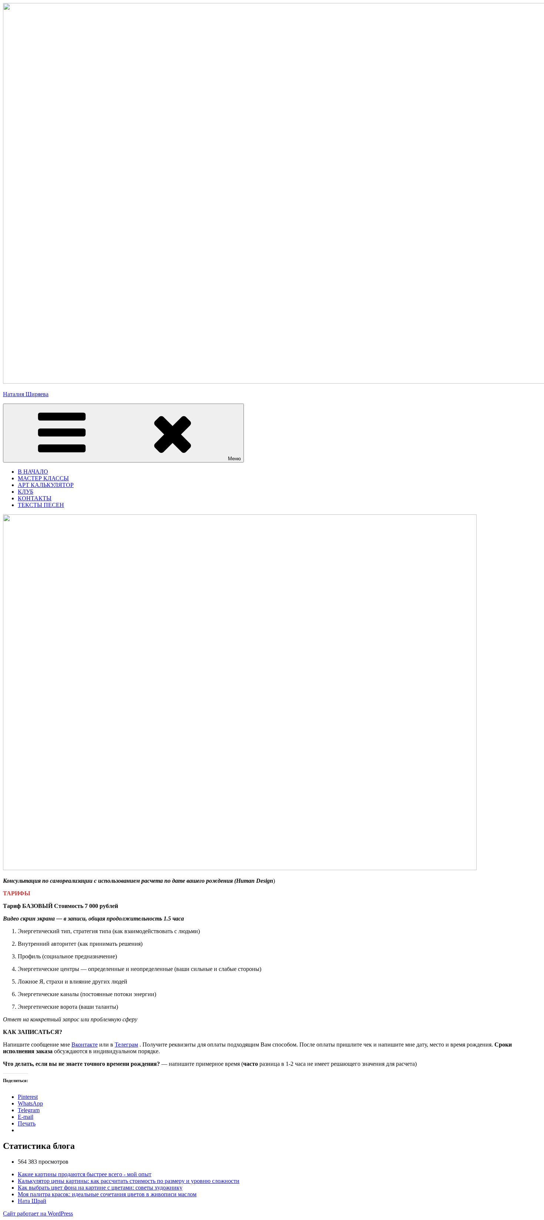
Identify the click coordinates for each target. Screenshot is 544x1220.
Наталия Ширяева (25, 394)
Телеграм (126, 1044)
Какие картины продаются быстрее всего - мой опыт (84, 1174)
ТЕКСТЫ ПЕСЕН (41, 505)
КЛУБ (25, 491)
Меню (234, 458)
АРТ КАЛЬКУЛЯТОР (46, 485)
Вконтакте (84, 1044)
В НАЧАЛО (33, 471)
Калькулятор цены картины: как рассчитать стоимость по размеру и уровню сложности (128, 1181)
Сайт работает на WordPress (38, 1213)
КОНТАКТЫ (34, 498)
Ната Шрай (32, 1201)
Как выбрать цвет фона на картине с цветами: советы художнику (100, 1187)
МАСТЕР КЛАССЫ (43, 478)
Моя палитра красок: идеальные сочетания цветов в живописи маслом (107, 1194)
